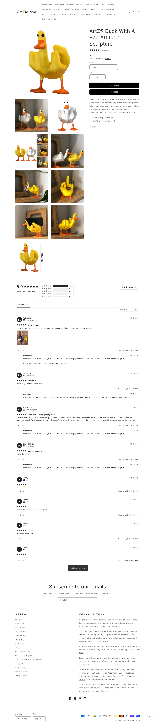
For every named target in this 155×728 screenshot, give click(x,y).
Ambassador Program (23, 656)
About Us (18, 620)
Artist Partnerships (22, 652)
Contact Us (19, 644)
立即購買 (114, 92)
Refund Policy (20, 636)
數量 (90, 73)
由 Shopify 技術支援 (134, 720)
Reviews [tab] (21, 305)
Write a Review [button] (130, 287)
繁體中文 (38, 719)
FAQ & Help (19, 640)
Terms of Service (22, 672)
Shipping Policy (21, 632)
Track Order (20, 628)
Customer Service (22, 624)
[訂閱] (95, 600)
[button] (84, 14)
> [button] (78, 568)
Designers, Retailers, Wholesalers (28, 660)
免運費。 (108, 58)
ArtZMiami (125, 720)
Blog (17, 648)
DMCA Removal (21, 676)
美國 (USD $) (22, 719)
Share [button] (94, 127)
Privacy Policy (20, 664)
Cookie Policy (20, 668)
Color (91, 62)
